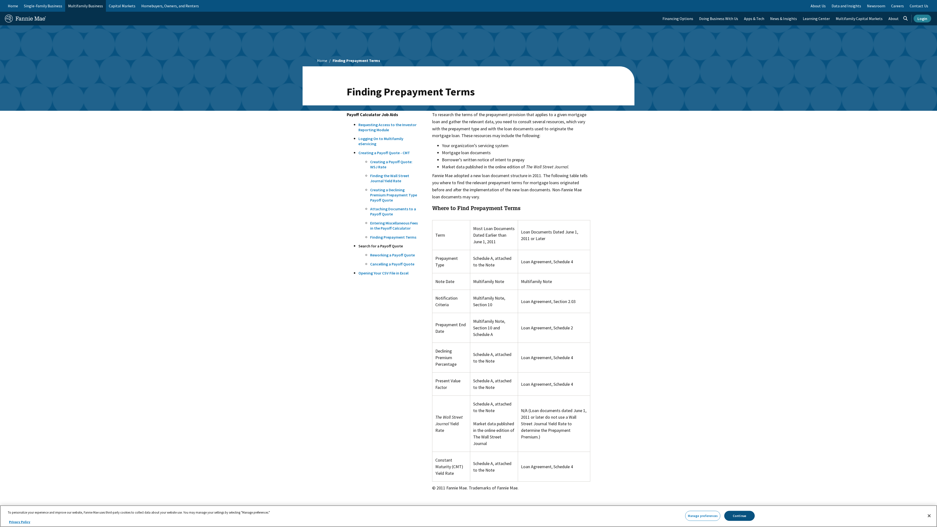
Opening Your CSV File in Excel (383, 273)
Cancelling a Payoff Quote (392, 264)
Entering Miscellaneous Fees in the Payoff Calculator (394, 226)
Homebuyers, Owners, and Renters (170, 5)
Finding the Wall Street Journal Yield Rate (389, 178)
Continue (739, 516)
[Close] (929, 515)
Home (13, 5)
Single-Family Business (43, 5)
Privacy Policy (19, 522)
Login (922, 18)
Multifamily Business (85, 5)
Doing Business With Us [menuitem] (718, 18)
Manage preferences (703, 516)
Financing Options (677, 18)
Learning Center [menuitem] (816, 18)
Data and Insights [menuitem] (846, 5)
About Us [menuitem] (818, 5)
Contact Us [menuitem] (919, 5)
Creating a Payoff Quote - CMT (384, 152)
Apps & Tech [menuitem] (754, 18)
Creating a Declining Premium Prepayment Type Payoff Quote (393, 195)
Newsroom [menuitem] (876, 5)
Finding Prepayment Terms (393, 237)
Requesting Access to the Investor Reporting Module (387, 127)
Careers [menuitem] (897, 5)
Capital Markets (122, 5)
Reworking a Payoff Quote (392, 255)
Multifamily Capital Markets (859, 18)
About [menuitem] (893, 18)
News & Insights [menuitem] (783, 18)
